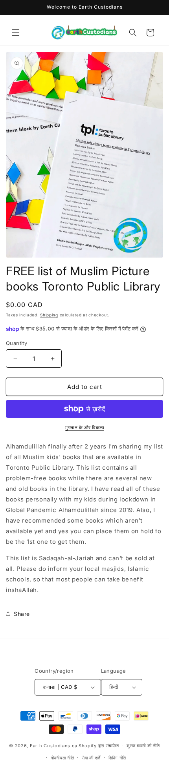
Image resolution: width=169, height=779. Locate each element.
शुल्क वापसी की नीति (143, 745)
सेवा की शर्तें (91, 758)
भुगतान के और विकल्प (84, 427)
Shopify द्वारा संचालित (99, 745)
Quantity (16, 343)
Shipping (49, 314)
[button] (15, 32)
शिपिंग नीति (117, 758)
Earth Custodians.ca (53, 745)
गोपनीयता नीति (62, 758)
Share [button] (22, 613)
